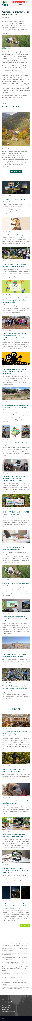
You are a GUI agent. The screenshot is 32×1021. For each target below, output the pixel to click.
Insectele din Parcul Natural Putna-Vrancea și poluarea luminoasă (14, 958)
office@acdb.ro (5, 1009)
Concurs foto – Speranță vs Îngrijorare (15, 235)
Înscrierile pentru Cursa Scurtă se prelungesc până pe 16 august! (14, 949)
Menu (30, 1)
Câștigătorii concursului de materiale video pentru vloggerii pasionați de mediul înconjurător (14, 300)
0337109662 (7, 1005)
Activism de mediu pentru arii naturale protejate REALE (13, 105)
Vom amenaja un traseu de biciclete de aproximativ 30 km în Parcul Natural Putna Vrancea (14, 982)
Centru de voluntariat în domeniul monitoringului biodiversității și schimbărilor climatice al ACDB (13, 478)
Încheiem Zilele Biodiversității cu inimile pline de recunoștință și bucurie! (15, 974)
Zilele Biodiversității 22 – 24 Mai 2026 (12, 978)
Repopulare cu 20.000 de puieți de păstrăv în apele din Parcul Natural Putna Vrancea (16, 988)
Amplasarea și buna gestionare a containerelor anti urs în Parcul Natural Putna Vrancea (15, 870)
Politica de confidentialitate (8, 1011)
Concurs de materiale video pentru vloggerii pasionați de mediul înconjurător (14, 371)
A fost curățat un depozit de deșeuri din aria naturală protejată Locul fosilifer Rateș (15, 407)
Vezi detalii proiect (16, 171)
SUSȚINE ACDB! (20, 2)
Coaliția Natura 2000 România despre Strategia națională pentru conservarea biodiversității (15, 734)
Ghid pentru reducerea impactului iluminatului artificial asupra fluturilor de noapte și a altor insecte (15, 906)
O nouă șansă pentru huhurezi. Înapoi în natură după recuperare (15, 953)
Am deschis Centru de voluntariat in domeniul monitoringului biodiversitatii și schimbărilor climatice (15, 619)
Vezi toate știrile (25, 925)
